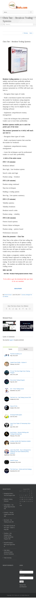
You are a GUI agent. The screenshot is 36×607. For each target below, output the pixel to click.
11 (22, 497)
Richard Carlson (8, 294)
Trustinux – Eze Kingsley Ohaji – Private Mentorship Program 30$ (8, 536)
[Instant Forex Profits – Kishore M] (6, 362)
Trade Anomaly (7, 558)
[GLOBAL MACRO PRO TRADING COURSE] (6, 441)
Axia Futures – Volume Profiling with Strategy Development (19, 433)
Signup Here (22, 585)
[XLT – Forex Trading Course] (6, 389)
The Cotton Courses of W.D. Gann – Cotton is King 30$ (9, 527)
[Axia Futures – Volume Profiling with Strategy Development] (6, 432)
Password (21, 575)
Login (20, 570)
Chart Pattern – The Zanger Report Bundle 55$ (9, 506)
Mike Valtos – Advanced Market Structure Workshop (9, 552)
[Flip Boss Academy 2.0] (6, 354)
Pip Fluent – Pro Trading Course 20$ (8, 521)
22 (30, 499)
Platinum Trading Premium (8, 500)
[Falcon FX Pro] (6, 406)
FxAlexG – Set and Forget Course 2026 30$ (9, 514)
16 (32, 497)
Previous (26, 33)
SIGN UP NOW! (18, 288)
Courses (23, 294)
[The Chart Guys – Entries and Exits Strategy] (6, 469)
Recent (25, 349)
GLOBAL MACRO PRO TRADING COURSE (20, 441)
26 (24, 501)
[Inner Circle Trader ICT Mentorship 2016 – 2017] (6, 423)
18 (22, 499)
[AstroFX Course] (6, 460)
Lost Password (22, 587)
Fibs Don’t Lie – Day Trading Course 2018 (20, 397)
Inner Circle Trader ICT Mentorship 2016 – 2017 (20, 424)
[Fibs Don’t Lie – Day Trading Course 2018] (6, 397)
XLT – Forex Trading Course (17, 389)
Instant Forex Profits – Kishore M (18, 362)
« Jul (20, 505)
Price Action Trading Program (17, 380)
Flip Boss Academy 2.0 (16, 354)
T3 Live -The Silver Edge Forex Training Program (20, 372)
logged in (11, 340)
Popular (10, 349)
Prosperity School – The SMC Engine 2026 (9, 494)
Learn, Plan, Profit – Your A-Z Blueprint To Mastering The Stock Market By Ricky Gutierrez (20, 451)
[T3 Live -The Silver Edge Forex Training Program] (6, 371)
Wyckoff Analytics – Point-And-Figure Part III (9, 544)
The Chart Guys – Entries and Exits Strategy (21, 469)
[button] (4, 326)
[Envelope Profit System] (6, 415)
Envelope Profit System (16, 415)
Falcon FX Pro (13, 406)
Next (31, 33)
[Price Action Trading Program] (6, 380)
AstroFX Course (14, 460)
